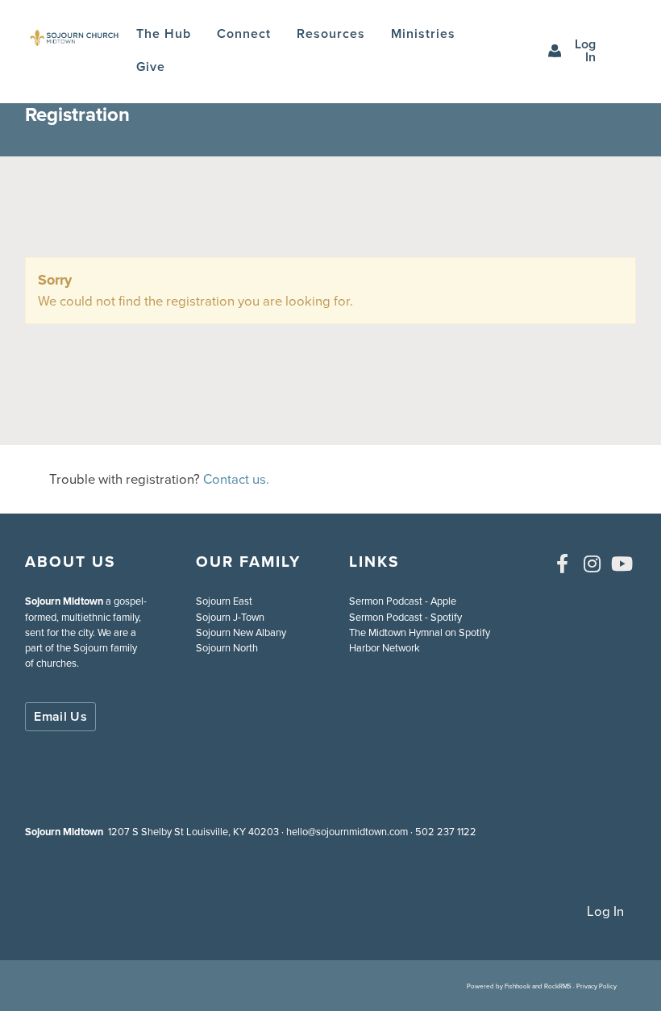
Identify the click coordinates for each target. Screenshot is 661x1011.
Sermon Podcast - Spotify (405, 617)
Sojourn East (224, 601)
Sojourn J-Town (230, 617)
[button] (244, 34)
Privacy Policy (596, 986)
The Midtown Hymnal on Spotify (419, 632)
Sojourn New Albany (241, 632)
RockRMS (558, 986)
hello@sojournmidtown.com (347, 831)
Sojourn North (227, 647)
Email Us (60, 716)
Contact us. (236, 479)
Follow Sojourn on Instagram (592, 563)
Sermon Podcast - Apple (402, 601)
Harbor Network (384, 647)
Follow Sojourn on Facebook (562, 563)
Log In (585, 50)
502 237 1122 (445, 831)
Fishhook (517, 986)
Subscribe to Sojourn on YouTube (622, 563)
